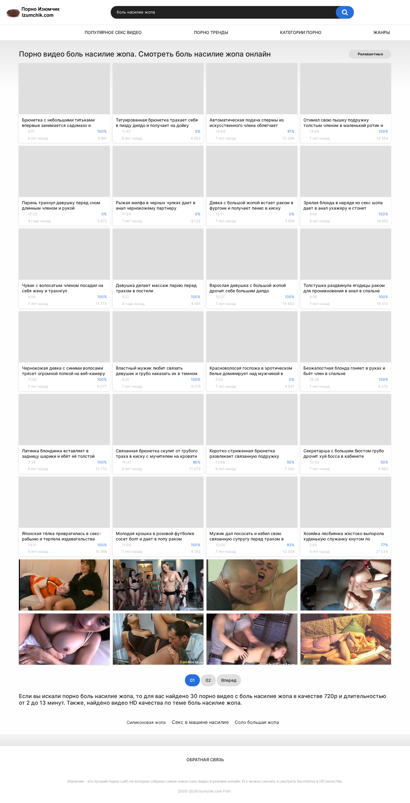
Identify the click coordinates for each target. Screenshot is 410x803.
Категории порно (300, 32)
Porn (227, 791)
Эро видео (26, 32)
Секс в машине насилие (200, 722)
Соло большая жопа (257, 722)
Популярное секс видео (113, 32)
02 (208, 680)
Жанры (381, 32)
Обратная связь (205, 759)
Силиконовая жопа (146, 722)
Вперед (229, 680)
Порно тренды (211, 32)
